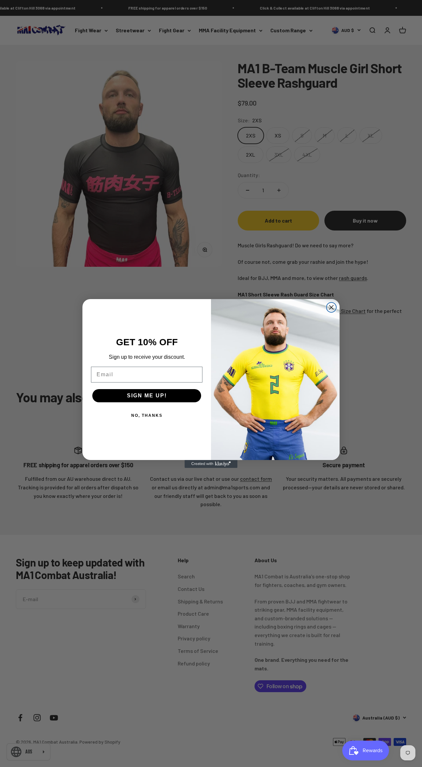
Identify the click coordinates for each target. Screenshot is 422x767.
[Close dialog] (331, 307)
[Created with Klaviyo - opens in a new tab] (211, 464)
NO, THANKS (147, 415)
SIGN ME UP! (147, 395)
